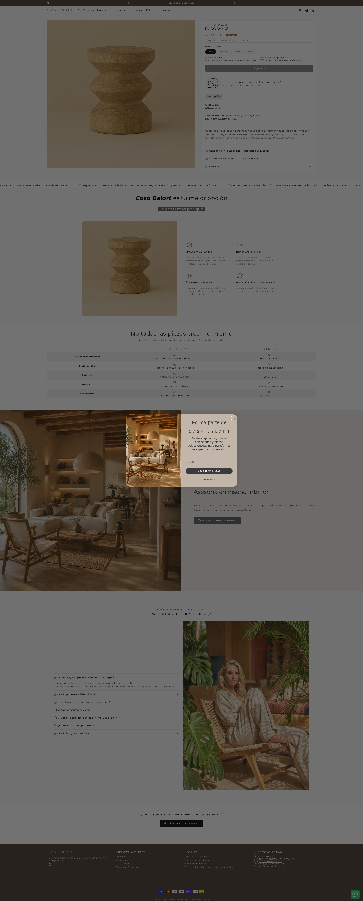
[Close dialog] (233, 418)
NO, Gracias (209, 480)
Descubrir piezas (209, 471)
